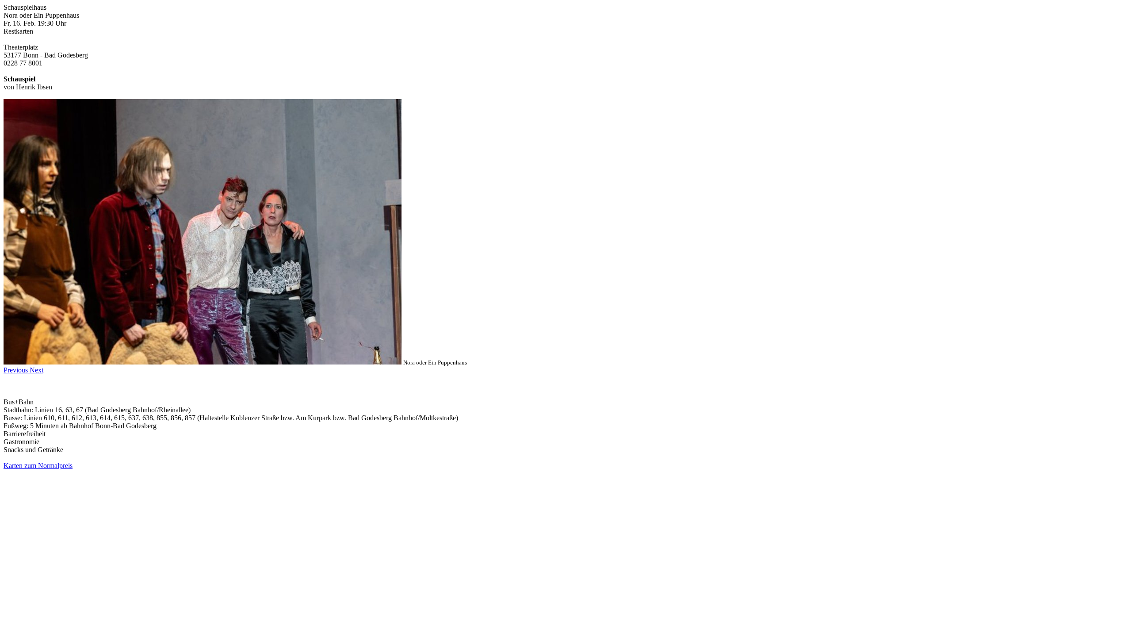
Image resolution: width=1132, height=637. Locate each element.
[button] (17, 370)
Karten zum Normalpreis (38, 465)
